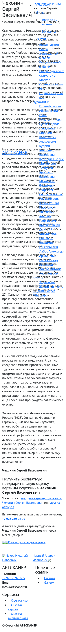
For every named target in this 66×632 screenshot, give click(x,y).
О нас (40, 12)
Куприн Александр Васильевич (47, 150)
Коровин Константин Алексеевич (47, 137)
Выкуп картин (49, 45)
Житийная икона (51, 287)
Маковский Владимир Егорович (47, 185)
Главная (42, 5)
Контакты (49, 32)
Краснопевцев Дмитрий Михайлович (49, 229)
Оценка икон (20, 600)
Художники (47, 282)
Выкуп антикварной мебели (48, 53)
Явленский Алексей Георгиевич (47, 216)
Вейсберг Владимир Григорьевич (48, 242)
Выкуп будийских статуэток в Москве (51, 75)
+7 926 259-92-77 (13, 519)
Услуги (41, 39)
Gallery (49, 583)
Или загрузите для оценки (26, 542)
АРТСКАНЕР (14, 152)
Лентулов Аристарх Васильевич (47, 172)
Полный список (50, 106)
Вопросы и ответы (50, 22)
